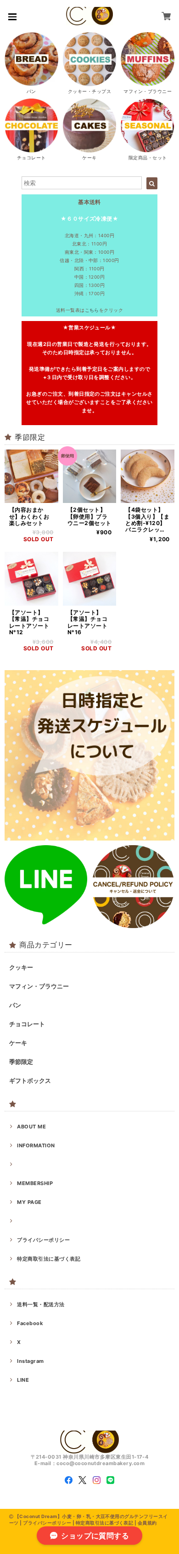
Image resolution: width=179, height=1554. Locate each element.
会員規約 (147, 1522)
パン (15, 1005)
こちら (92, 310)
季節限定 (21, 1061)
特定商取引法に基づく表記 (48, 1259)
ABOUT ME (31, 1126)
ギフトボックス (30, 1080)
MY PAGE (29, 1202)
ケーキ (18, 1042)
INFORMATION (36, 1145)
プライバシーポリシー (43, 1240)
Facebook (30, 1323)
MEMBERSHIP (35, 1183)
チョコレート (27, 1024)
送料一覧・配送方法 (40, 1304)
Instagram (30, 1361)
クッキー (21, 967)
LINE (23, 1380)
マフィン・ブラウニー (39, 986)
